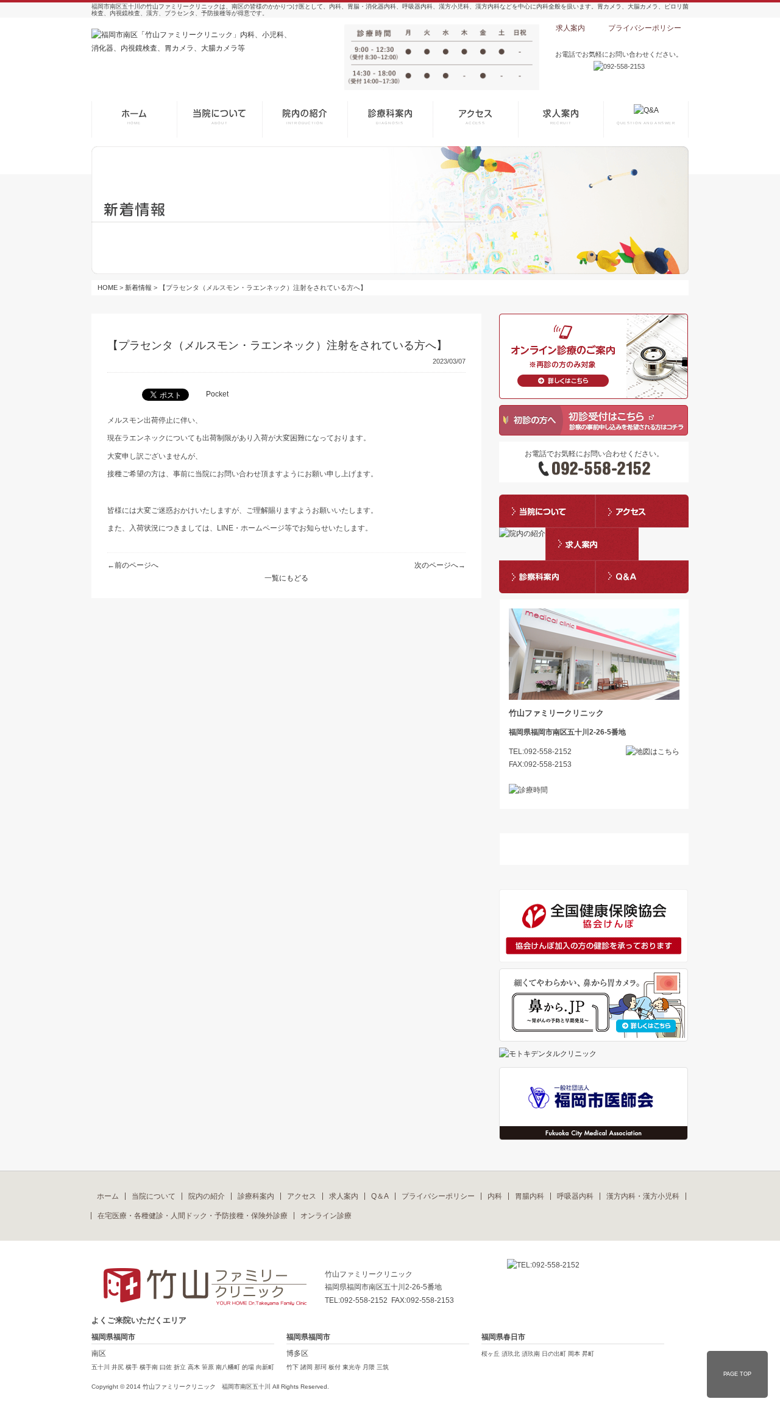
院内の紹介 (206, 1196)
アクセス (301, 1196)
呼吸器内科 (575, 1196)
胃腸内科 (529, 1196)
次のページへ (436, 565)
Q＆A (380, 1196)
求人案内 (570, 28)
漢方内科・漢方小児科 (642, 1196)
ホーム (108, 1196)
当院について (154, 1196)
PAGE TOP (737, 1374)
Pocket (217, 394)
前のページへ (136, 565)
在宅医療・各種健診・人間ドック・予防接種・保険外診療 (193, 1215)
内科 (495, 1196)
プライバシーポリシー (644, 28)
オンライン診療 (326, 1215)
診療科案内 (256, 1196)
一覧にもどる (286, 578)
